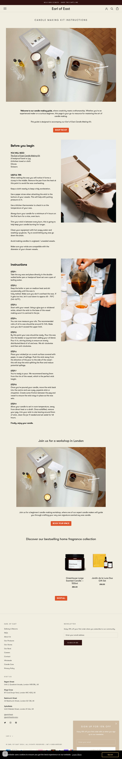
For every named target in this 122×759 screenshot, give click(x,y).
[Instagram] (10, 722)
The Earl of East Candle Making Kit (25, 156)
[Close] (116, 724)
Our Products (9, 641)
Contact (7, 656)
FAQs (6, 633)
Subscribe (96, 750)
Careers (7, 652)
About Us (7, 637)
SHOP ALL (61, 598)
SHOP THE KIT (61, 130)
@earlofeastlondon (11, 717)
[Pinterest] (16, 722)
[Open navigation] (5, 9)
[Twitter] (5, 722)
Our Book (7, 649)
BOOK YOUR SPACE (61, 523)
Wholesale (8, 660)
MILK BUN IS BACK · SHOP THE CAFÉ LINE (61, 2)
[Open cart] (117, 8)
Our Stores (8, 645)
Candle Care (9, 664)
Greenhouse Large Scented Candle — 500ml (75, 581)
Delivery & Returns (11, 629)
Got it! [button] (110, 755)
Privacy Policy (9, 668)
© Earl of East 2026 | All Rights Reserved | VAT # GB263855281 (34, 744)
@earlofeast (8, 714)
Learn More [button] (77, 755)
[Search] (112, 8)
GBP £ (8, 736)
